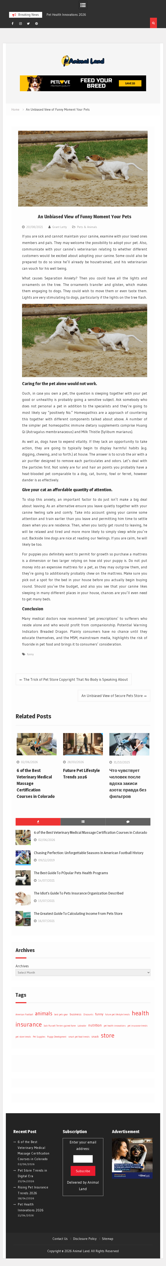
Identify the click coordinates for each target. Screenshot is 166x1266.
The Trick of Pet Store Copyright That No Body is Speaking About (75, 679)
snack (95, 1036)
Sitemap (107, 1239)
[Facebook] (12, 23)
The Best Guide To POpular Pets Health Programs (71, 873)
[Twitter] (28, 23)
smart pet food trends (78, 1036)
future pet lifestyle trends (117, 1014)
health (140, 1013)
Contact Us (60, 1239)
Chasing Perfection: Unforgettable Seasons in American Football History (88, 853)
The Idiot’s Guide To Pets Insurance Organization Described (78, 893)
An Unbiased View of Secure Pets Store (112, 695)
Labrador (82, 1025)
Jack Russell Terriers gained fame (60, 1025)
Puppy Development (56, 1036)
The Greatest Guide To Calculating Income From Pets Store (78, 913)
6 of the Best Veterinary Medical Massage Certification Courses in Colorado (90, 832)
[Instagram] (20, 23)
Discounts (88, 1014)
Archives (22, 966)
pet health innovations (115, 1025)
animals (43, 1013)
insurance (29, 1024)
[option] (79, 15)
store (107, 1035)
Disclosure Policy (85, 1239)
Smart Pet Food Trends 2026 (76, 15)
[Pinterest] (36, 23)
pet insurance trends (137, 1025)
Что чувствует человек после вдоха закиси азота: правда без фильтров (127, 783)
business (75, 1014)
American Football (24, 1014)
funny (30, 654)
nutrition (95, 1025)
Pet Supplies (39, 1036)
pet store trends (23, 1036)
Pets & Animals (87, 227)
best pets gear (61, 1014)
